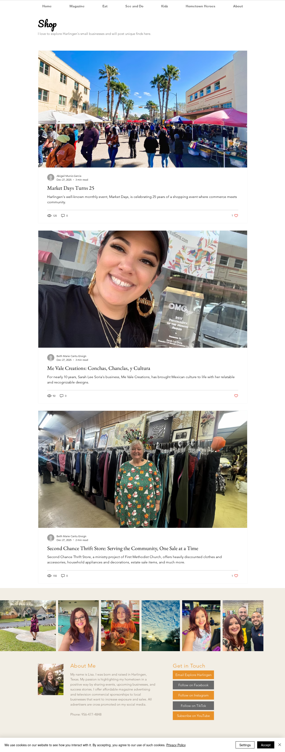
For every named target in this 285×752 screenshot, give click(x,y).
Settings (245, 745)
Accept (266, 745)
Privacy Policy (176, 745)
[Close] (279, 744)
